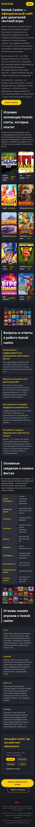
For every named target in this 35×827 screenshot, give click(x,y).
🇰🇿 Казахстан (22, 759)
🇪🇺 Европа (22, 764)
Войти (29, 4)
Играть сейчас (11, 102)
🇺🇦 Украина (11, 764)
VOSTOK (7, 4)
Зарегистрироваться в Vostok (17, 783)
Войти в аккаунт (18, 790)
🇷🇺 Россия (10, 759)
